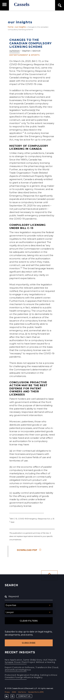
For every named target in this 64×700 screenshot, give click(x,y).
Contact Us (24, 696)
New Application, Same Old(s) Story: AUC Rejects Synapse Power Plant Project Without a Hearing (30, 661)
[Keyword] (29, 596)
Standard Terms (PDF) (36, 692)
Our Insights (20, 27)
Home (10, 27)
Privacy (7, 692)
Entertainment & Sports (24, 55)
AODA (14, 692)
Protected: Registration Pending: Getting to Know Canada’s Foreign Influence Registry (31, 676)
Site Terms (22, 692)
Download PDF (27, 550)
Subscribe (28, 642)
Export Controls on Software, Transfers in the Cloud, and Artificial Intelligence (32, 668)
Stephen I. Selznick (31, 51)
